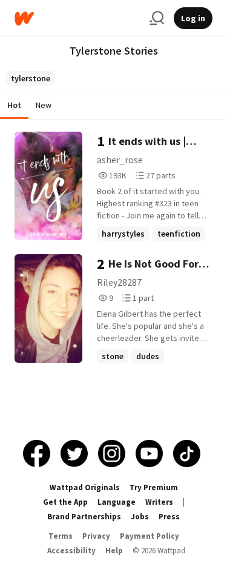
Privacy (96, 536)
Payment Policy (149, 536)
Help (114, 550)
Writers (159, 502)
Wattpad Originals (85, 487)
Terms (60, 536)
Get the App (65, 502)
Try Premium (154, 487)
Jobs (140, 516)
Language (116, 502)
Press (169, 516)
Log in (193, 18)
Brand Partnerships (84, 516)
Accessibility (71, 550)
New (43, 104)
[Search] (157, 18)
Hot (14, 104)
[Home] (77, 18)
